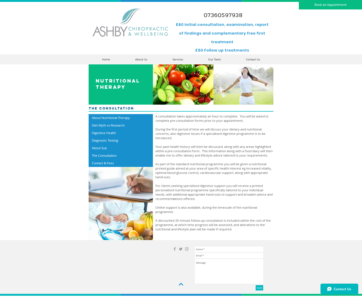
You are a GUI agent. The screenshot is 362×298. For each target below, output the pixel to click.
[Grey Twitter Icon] (180, 249)
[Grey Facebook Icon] (174, 249)
